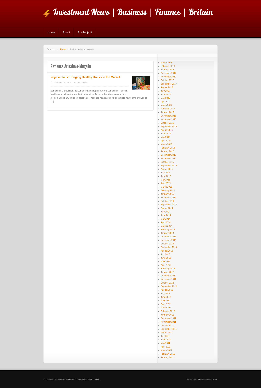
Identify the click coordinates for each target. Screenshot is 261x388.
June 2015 (166, 176)
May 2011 (165, 343)
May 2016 (165, 137)
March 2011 (166, 350)
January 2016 (167, 151)
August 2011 (167, 332)
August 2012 (167, 290)
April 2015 (166, 183)
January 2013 (167, 272)
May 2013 (165, 261)
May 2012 (165, 300)
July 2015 (165, 172)
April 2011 (165, 347)
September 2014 (169, 204)
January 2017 (167, 112)
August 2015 (167, 169)
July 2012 (165, 293)
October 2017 (167, 80)
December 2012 (168, 275)
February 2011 (168, 354)
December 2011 (168, 318)
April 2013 (166, 265)
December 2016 (168, 116)
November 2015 (168, 158)
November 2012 (168, 279)
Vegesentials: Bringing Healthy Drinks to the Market (85, 77)
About (66, 32)
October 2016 (167, 123)
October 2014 (167, 201)
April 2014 (166, 222)
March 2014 (166, 226)
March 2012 (166, 307)
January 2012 (167, 315)
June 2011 (166, 339)
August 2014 (167, 208)
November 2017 (168, 77)
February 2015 (168, 190)
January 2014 (167, 233)
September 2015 (169, 165)
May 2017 (165, 98)
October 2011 (167, 325)
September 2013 (169, 247)
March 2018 (166, 62)
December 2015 (168, 155)
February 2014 (168, 229)
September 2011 (169, 329)
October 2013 (167, 243)
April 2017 (166, 101)
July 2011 (165, 336)
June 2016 (166, 133)
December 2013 (168, 236)
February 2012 (168, 311)
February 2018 (168, 66)
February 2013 (168, 268)
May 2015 (165, 180)
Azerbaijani (84, 32)
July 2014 (165, 212)
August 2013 (167, 251)
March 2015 (166, 187)
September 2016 (169, 126)
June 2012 (166, 297)
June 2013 (166, 258)
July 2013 (165, 254)
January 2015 (167, 194)
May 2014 (165, 219)
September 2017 (169, 84)
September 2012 (169, 286)
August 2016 (167, 130)
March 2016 (166, 144)
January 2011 (167, 357)
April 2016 (166, 140)
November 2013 (168, 240)
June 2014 (166, 215)
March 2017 (166, 105)
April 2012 (166, 304)
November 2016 (168, 119)
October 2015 (167, 162)
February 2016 (168, 148)
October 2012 (167, 283)
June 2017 (166, 94)
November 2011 (168, 322)
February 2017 (168, 108)
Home (51, 32)
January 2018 (167, 69)
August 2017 (167, 87)
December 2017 (168, 73)
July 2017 (165, 91)
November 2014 (168, 197)
